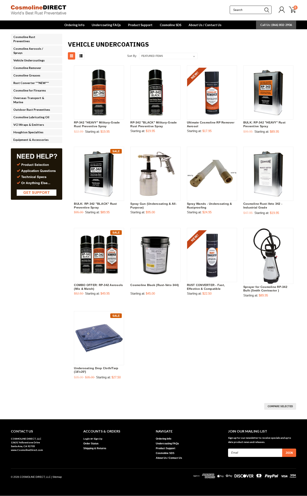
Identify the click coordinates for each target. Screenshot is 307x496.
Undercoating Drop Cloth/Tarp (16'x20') (96, 370)
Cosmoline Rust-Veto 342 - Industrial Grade (262, 205)
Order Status (91, 443)
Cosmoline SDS (170, 25)
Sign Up (98, 438)
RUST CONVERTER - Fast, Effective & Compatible (206, 286)
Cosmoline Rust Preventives (24, 39)
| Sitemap (56, 477)
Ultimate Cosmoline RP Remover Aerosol (210, 124)
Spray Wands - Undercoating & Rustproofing (209, 205)
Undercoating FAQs (106, 25)
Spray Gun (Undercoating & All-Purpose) (153, 205)
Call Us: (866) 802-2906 (276, 25)
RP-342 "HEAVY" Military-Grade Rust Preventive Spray (97, 124)
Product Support (140, 25)
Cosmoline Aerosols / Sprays (28, 51)
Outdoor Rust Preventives (31, 109)
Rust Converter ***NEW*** (31, 83)
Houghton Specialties (28, 132)
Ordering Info (74, 25)
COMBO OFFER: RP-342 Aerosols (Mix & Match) (98, 286)
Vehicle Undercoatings (29, 60)
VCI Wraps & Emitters (28, 124)
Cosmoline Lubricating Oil (31, 117)
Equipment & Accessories (31, 139)
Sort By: (132, 55)
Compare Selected (280, 406)
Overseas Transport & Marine (28, 100)
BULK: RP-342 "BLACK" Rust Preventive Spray (95, 205)
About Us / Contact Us (205, 25)
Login (86, 438)
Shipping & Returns (94, 448)
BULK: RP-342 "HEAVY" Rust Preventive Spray (264, 124)
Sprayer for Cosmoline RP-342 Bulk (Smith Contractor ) (265, 288)
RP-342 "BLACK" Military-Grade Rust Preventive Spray (153, 124)
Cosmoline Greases (26, 75)
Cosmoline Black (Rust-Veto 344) (154, 285)
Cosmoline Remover (27, 68)
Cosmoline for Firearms (29, 90)
